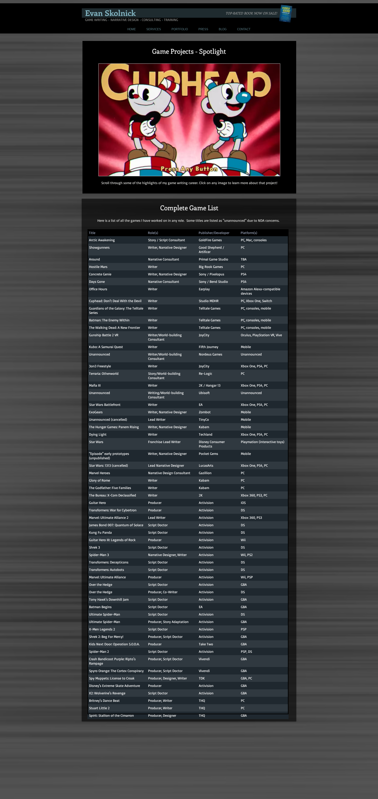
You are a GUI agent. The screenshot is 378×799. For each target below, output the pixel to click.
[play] (271, 172)
